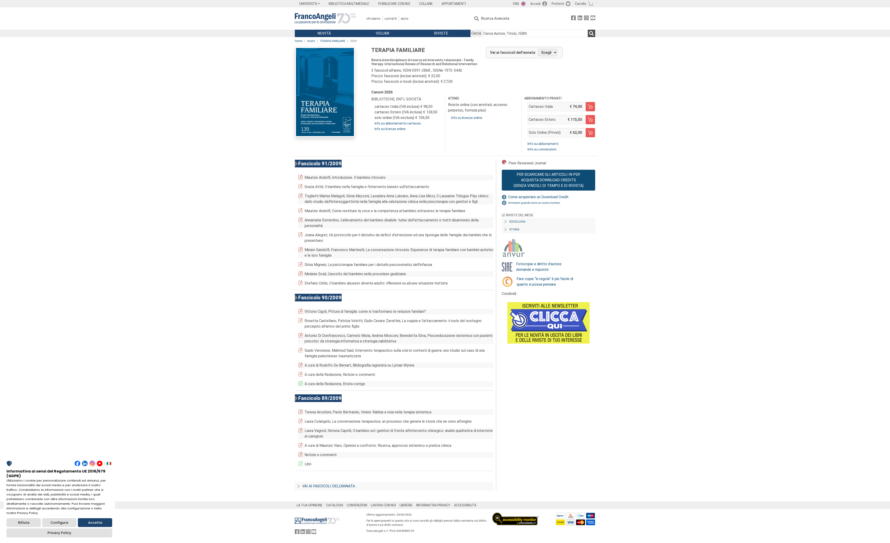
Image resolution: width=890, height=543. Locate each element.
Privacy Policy (59, 532)
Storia (514, 229)
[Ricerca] (591, 33)
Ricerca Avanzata (495, 18)
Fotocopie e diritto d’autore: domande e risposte (539, 267)
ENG (516, 4)
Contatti (391, 18)
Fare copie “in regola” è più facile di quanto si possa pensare (545, 282)
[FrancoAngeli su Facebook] (573, 19)
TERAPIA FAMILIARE (332, 41)
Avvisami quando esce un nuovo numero (534, 202)
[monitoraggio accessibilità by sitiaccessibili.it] (515, 515)
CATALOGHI (334, 505)
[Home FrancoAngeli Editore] (325, 19)
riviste (311, 41)
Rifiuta (23, 522)
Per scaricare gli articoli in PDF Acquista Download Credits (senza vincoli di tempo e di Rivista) (549, 180)
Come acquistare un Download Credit (538, 197)
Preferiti (558, 4)
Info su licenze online (390, 129)
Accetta (95, 522)
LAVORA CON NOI (383, 505)
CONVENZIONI (357, 505)
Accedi (535, 4)
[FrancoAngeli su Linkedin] (580, 19)
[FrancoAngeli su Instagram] (586, 19)
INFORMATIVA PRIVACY (433, 505)
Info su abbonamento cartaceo (398, 123)
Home (298, 41)
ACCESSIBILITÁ (465, 505)
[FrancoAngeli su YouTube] (593, 19)
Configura (59, 522)
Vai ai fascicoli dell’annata (512, 52)
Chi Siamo (373, 18)
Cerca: (476, 33)
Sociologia (517, 221)
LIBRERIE (406, 505)
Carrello (580, 4)
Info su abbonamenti (543, 144)
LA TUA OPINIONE (309, 505)
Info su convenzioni (542, 149)
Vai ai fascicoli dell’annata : (329, 486)
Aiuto (404, 18)
